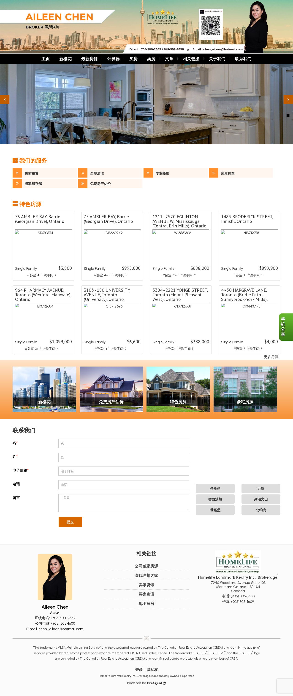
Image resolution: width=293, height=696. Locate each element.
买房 (133, 58)
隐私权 (152, 669)
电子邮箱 (20, 470)
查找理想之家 (146, 575)
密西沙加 (215, 499)
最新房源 (89, 58)
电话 (16, 484)
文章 (169, 58)
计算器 (113, 58)
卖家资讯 (146, 585)
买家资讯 (146, 594)
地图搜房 (146, 603)
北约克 (261, 510)
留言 (16, 498)
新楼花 (65, 58)
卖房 (151, 58)
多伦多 (215, 488)
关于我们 (217, 58)
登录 (139, 669)
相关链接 (191, 58)
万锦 (261, 488)
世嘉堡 (215, 510)
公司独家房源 (146, 566)
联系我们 (243, 58)
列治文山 (261, 499)
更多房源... (272, 357)
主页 (45, 58)
